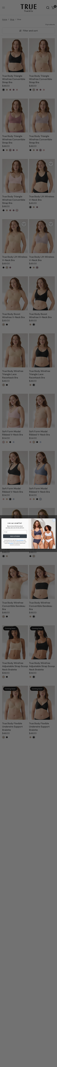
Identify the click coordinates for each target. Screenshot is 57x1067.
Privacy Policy (11, 543)
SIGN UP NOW (15, 536)
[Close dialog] (54, 520)
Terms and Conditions (20, 540)
